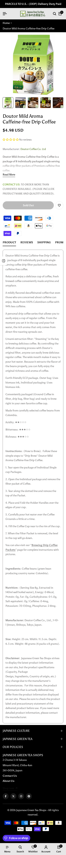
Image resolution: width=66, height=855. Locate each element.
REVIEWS (26, 242)
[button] (11, 139)
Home (6, 23)
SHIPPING (44, 242)
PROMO (60, 242)
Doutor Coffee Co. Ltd (33, 149)
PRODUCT (9, 242)
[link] (10, 789)
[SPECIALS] (3, 260)
